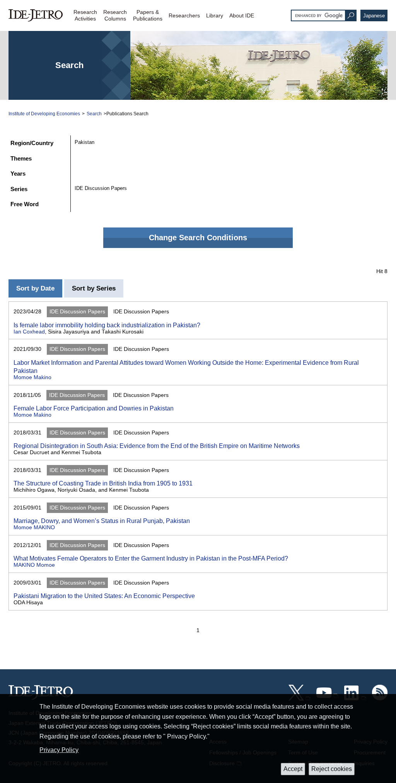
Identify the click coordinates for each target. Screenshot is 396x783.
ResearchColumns (115, 15)
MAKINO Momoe (34, 565)
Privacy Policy (59, 750)
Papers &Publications (147, 15)
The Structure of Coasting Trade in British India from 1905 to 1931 (103, 483)
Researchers (184, 15)
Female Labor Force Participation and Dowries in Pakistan (94, 408)
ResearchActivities (85, 15)
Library (214, 15)
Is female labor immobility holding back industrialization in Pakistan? (107, 324)
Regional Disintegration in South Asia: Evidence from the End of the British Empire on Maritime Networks (157, 445)
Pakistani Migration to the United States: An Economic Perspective (104, 595)
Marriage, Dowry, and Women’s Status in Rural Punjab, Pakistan (102, 520)
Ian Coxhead (29, 332)
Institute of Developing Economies (44, 113)
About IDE (241, 15)
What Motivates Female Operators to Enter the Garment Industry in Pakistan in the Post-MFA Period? (151, 558)
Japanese (374, 16)
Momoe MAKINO (34, 527)
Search (94, 113)
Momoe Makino (32, 377)
